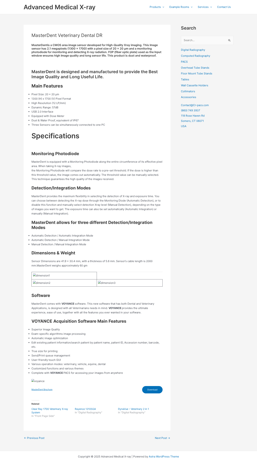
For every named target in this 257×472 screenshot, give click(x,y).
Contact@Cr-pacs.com (195, 105)
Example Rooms (179, 7)
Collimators (188, 91)
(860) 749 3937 (190, 110)
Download (152, 389)
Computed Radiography (195, 55)
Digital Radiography (193, 49)
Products (155, 7)
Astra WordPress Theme (164, 456)
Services (203, 7)
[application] (162, 7)
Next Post (162, 438)
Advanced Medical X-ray (59, 7)
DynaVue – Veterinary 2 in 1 (133, 408)
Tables (185, 79)
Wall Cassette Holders (194, 85)
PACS (184, 61)
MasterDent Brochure (41, 389)
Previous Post (34, 438)
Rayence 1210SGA (85, 408)
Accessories (188, 97)
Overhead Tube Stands (195, 67)
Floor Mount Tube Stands (196, 73)
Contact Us (224, 7)
